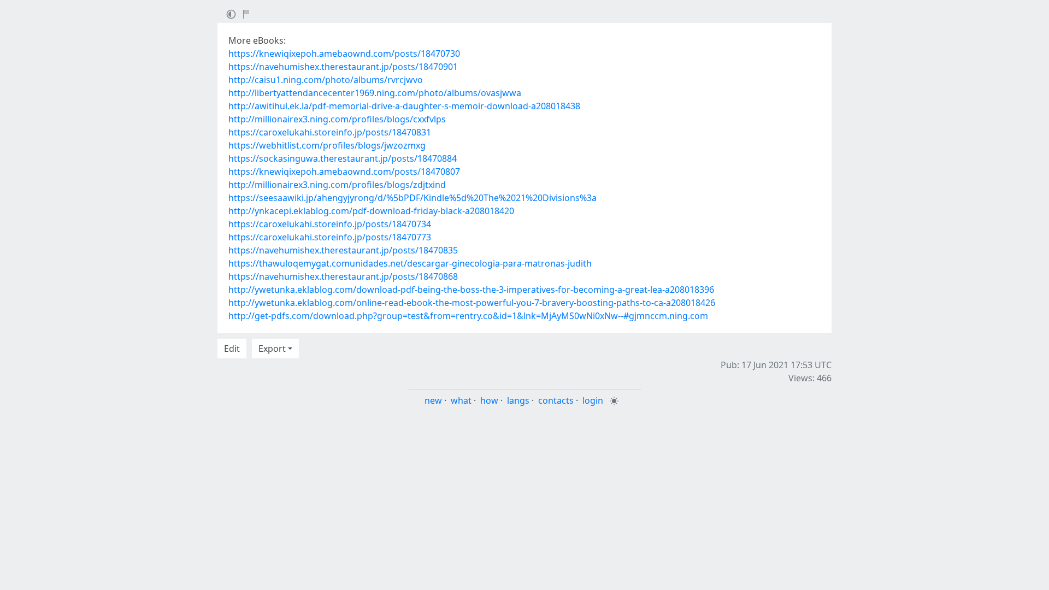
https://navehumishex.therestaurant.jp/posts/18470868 (343, 276)
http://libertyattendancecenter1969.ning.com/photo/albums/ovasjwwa (374, 93)
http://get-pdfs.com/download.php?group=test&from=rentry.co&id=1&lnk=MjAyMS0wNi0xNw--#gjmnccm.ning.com (468, 316)
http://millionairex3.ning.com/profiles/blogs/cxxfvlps (337, 119)
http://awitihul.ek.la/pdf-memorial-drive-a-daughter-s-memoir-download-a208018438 (404, 106)
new (433, 400)
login (592, 400)
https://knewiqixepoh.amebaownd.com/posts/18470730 (344, 54)
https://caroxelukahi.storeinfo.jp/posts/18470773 (329, 237)
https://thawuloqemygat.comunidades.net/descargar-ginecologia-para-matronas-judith (410, 263)
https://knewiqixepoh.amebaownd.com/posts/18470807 (344, 172)
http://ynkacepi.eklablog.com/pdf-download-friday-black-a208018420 (371, 211)
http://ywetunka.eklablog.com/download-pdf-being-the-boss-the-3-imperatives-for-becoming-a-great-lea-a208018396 (471, 290)
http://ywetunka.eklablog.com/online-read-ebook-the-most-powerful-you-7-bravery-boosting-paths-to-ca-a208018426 (471, 303)
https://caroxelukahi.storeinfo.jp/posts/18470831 (329, 132)
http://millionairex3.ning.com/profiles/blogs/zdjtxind (337, 185)
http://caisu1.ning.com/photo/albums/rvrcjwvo (325, 80)
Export (272, 349)
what (461, 400)
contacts (556, 400)
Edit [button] (232, 349)
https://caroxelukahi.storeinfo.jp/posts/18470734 (329, 224)
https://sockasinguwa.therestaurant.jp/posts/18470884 (342, 158)
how (489, 400)
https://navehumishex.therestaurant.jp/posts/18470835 (343, 250)
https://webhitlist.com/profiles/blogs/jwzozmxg (327, 145)
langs (518, 400)
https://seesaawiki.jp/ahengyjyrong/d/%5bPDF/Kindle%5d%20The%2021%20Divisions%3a (412, 198)
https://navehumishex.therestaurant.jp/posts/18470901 (343, 67)
